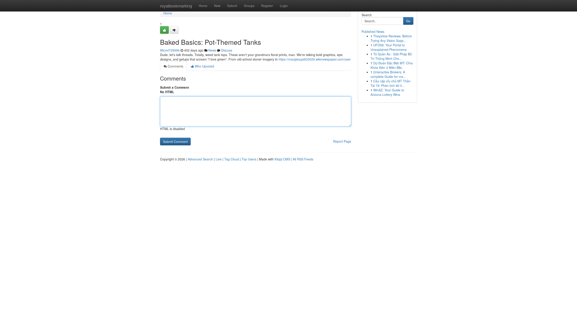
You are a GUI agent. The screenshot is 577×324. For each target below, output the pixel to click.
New (217, 5)
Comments (175, 66)
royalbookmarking (176, 6)
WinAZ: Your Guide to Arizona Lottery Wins (387, 92)
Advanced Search (200, 159)
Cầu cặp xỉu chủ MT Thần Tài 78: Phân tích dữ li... (390, 83)
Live (219, 159)
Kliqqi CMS (282, 159)
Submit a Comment (174, 87)
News (212, 50)
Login (284, 5)
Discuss (226, 50)
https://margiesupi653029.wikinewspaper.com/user (315, 59)
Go (408, 21)
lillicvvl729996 (170, 50)
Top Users (249, 159)
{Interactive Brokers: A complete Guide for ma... (388, 74)
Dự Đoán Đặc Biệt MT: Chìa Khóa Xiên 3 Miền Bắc (392, 65)
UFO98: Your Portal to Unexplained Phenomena (389, 47)
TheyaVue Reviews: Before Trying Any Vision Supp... (391, 38)
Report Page (342, 141)
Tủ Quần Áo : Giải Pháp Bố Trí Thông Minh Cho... (391, 56)
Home (203, 5)
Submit (232, 5)
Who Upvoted (204, 66)
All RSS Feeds (303, 159)
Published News (373, 31)
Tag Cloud (231, 159)
